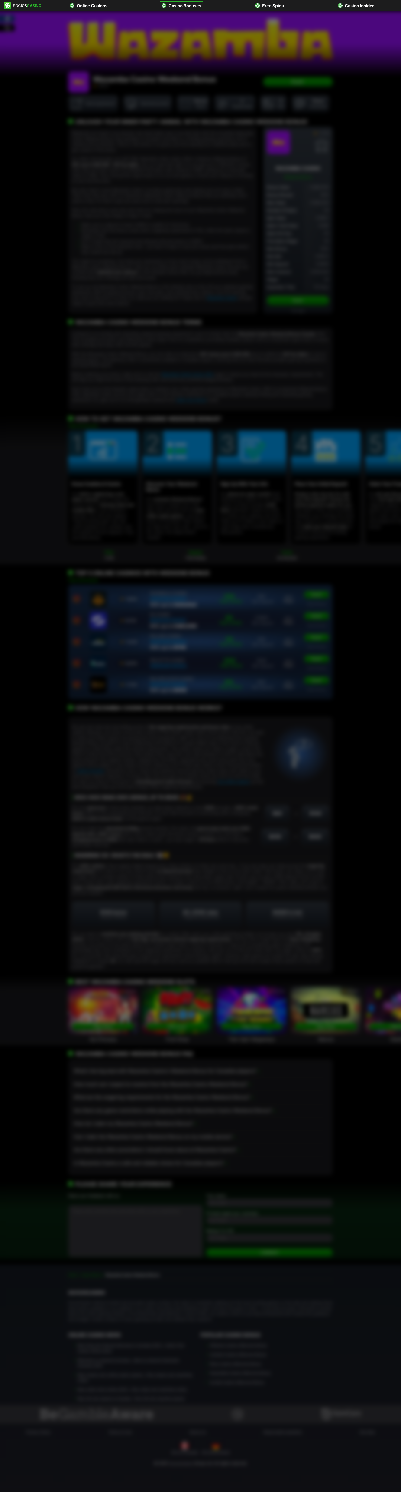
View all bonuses (83, 426)
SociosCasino (181, 1463)
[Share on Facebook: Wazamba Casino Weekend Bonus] (7, 18)
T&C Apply (298, 311)
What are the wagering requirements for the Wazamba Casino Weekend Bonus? (162, 1097)
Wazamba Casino (222, 297)
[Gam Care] (341, 1414)
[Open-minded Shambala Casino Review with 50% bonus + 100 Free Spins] (98, 599)
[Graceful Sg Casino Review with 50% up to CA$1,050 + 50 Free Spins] (98, 620)
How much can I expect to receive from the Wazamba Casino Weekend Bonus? (161, 1084)
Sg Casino (160, 614)
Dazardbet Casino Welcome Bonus (240, 1372)
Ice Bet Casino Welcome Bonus (237, 1382)
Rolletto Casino (167, 660)
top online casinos (234, 781)
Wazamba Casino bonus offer (187, 374)
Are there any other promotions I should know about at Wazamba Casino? (155, 1150)
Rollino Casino (165, 636)
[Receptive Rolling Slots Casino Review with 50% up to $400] (98, 684)
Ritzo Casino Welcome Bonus (235, 1363)
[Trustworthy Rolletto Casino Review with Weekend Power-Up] (98, 663)
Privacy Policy (38, 1431)
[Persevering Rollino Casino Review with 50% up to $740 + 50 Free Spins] (98, 642)
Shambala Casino (168, 593)
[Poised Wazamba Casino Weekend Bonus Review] (278, 142)
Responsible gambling (282, 1431)
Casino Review (316, 604)
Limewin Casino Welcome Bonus (238, 1354)
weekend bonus (168, 598)
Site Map (367, 1431)
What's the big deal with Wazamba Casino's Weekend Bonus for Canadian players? (165, 1071)
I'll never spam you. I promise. (232, 1213)
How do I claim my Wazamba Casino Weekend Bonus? (133, 1123)
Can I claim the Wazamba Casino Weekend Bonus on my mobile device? (153, 1137)
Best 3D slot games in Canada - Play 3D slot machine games (131, 1398)
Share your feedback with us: (94, 1195)
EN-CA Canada (184, 1452)
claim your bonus (191, 400)
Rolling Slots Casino (172, 678)
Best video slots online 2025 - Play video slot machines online (132, 1389)
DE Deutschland (216, 1452)
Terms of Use (120, 1431)
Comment (269, 1253)
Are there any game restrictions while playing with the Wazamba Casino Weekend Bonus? (173, 1110)
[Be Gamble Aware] (97, 1414)
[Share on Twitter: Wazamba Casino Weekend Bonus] (7, 28)
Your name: (216, 1195)
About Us (197, 1431)
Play (298, 82)
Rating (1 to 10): (220, 1230)
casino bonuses (90, 770)
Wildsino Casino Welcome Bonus (238, 1345)
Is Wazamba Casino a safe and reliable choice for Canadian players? (149, 1163)
